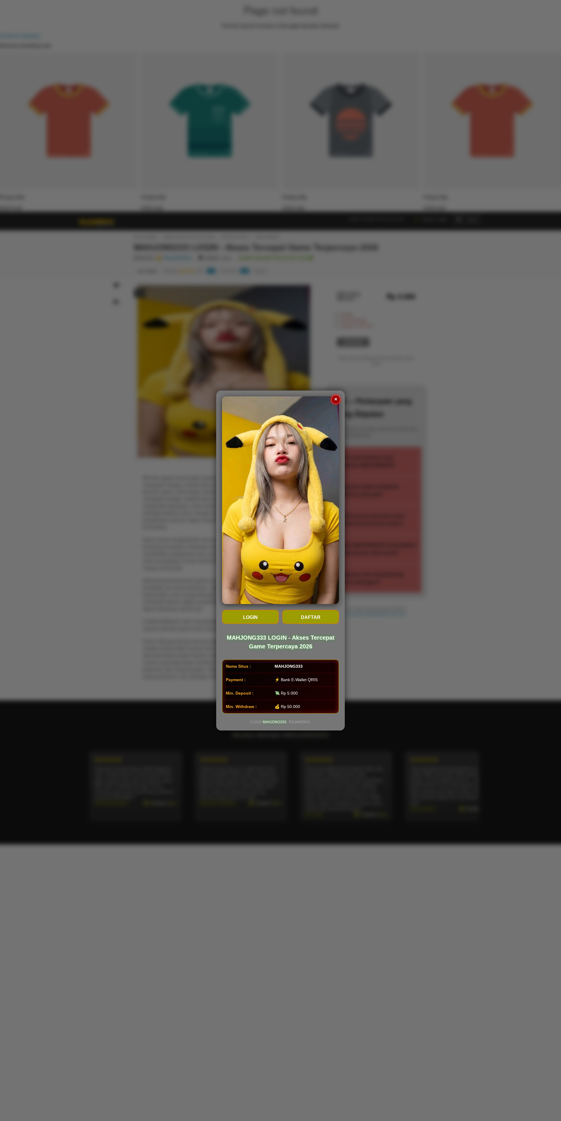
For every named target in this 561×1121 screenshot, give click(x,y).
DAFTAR (311, 617)
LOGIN (250, 617)
